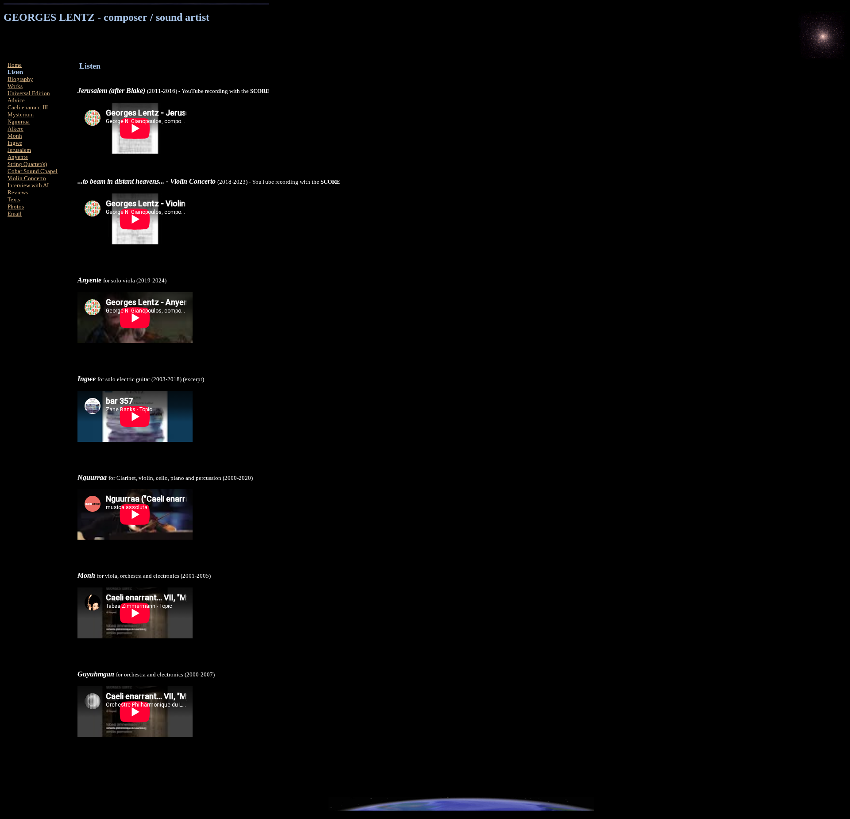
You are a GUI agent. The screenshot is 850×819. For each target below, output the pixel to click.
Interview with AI (28, 185)
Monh (15, 135)
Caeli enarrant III (28, 107)
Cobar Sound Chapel (33, 171)
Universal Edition (29, 93)
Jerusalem (19, 150)
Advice (16, 100)
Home (15, 65)
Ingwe (15, 142)
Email (15, 213)
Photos (16, 206)
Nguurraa (19, 121)
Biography (20, 79)
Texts (14, 199)
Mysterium (21, 114)
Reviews (18, 192)
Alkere (15, 128)
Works (15, 86)
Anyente (18, 157)
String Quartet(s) (27, 164)
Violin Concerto (27, 178)
